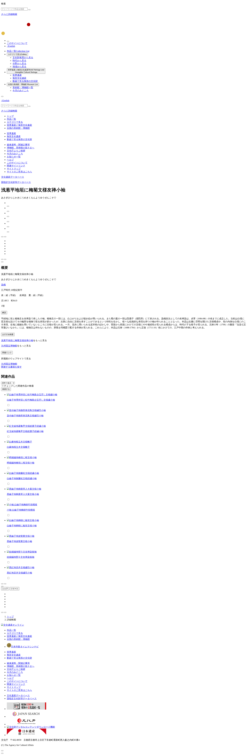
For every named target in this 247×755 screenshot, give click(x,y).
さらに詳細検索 (9, 14)
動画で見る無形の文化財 (25, 81)
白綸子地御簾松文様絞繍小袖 (22, 478)
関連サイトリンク (16, 165)
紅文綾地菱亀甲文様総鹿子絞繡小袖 (25, 431)
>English (11, 46)
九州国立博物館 (9, 345)
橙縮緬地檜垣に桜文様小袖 (20, 463)
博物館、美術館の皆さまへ (20, 147)
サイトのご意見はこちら (19, 171)
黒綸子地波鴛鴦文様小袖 (19, 541)
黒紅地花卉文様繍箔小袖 (19, 573)
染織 (3, 284)
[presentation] (3, 386)
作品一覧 (18, 51)
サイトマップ (14, 168)
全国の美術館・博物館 (23, 84)
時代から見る (19, 60)
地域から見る (19, 66)
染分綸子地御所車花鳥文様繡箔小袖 (25, 415)
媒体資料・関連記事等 (18, 144)
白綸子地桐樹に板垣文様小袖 (22, 525)
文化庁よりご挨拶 (16, 150)
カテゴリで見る (17, 54)
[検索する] (29, 9)
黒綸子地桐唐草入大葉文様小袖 (23, 494)
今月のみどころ (21, 90)
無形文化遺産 (19, 78)
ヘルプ (10, 159)
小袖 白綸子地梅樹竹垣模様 (21, 510)
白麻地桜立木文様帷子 (18, 447)
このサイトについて (17, 43)
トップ (10, 116)
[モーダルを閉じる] (2, 750)
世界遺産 (17, 75)
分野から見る (19, 63)
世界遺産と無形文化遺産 (26, 71)
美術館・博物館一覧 (23, 87)
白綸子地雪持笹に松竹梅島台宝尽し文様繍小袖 (31, 400)
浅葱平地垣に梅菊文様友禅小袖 (17, 340)
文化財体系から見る (23, 57)
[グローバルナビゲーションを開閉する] (2, 96)
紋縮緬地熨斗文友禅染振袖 (20, 557)
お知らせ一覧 (14, 156)
